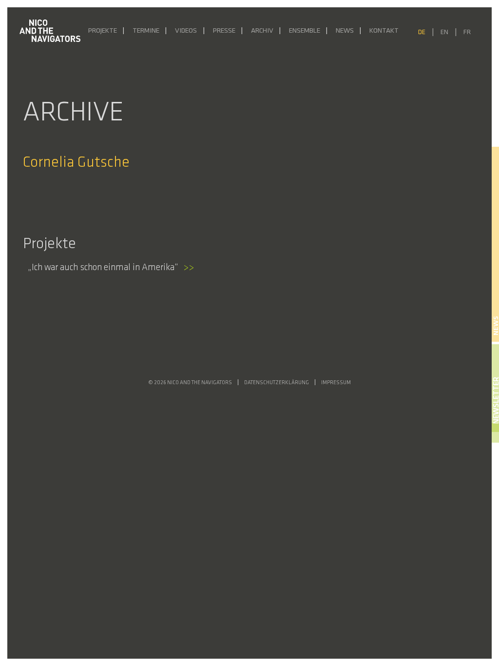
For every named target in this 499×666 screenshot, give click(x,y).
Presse (224, 31)
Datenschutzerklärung (276, 383)
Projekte (102, 31)
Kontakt (384, 31)
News (345, 31)
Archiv (262, 31)
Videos (186, 31)
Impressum (336, 383)
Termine (146, 31)
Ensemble (304, 31)
